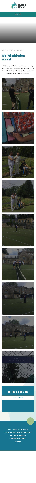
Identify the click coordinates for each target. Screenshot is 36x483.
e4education (27, 432)
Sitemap (18, 442)
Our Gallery (20, 50)
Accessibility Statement (18, 438)
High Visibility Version (18, 435)
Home (3, 50)
